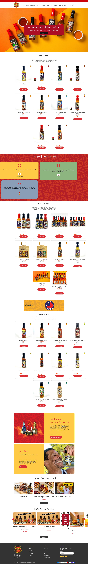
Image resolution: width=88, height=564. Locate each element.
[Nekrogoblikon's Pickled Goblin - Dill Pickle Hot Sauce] (23, 73)
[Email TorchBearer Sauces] (68, 556)
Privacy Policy (46, 553)
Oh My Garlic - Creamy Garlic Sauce (59, 112)
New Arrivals (43, 203)
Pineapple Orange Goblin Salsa (64, 496)
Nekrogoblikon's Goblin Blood (9, 187)
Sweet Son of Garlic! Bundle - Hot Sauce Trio (23, 230)
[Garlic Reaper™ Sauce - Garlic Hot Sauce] (41, 73)
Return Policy (46, 555)
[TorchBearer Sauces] (16, 5)
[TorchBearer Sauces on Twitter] (63, 556)
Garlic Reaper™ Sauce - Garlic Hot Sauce (42, 82)
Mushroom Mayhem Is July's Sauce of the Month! (72, 529)
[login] (72, 5)
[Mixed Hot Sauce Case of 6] (77, 221)
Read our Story (22, 466)
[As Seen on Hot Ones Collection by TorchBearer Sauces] (41, 276)
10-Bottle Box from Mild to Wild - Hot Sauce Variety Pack (59, 287)
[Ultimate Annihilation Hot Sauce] (41, 330)
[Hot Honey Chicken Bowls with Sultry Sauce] (44, 488)
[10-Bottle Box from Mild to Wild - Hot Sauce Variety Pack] (59, 278)
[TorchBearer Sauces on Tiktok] (65, 556)
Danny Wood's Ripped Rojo (23, 340)
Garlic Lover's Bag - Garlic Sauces (42, 259)
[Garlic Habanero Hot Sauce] (41, 102)
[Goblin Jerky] (23, 488)
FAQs (45, 550)
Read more (23, 498)
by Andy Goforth (22, 529)
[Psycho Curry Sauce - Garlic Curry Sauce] (41, 389)
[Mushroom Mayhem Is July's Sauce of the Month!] (72, 519)
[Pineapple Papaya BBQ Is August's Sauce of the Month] (24, 518)
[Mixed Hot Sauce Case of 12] (59, 221)
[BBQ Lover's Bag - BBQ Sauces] (23, 249)
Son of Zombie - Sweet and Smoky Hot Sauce (77, 83)
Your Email (61, 551)
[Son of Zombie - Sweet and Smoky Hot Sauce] (77, 73)
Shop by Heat (32, 5)
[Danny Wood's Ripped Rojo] (23, 330)
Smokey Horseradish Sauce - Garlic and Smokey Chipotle (60, 400)
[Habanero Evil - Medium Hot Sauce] (23, 360)
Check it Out (44, 33)
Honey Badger (44, 169)
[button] (22, 87)
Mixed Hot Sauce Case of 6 (77, 230)
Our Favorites (43, 314)
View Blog (44, 537)
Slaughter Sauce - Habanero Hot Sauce (60, 340)
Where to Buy (31, 553)
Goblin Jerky (23, 496)
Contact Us (46, 548)
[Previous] (13, 519)
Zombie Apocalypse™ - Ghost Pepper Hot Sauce (77, 113)
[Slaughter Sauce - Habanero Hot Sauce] (59, 330)
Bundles (27, 5)
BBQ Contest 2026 (62, 5)
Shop (24, 5)
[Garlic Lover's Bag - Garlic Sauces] (41, 249)
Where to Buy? (38, 5)
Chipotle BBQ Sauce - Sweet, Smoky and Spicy (77, 341)
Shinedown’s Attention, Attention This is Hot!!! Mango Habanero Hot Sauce (42, 370)
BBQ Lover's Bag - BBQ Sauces (23, 259)
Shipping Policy (47, 557)
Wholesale (55, 5)
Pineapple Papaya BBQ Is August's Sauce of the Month (24, 527)
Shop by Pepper (31, 551)
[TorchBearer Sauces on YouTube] (66, 556)
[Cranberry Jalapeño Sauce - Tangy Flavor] (59, 360)
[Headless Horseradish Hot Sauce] (59, 132)
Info (51, 5)
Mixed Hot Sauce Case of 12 (59, 230)
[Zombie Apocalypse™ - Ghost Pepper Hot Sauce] (77, 102)
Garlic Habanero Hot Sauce (41, 112)
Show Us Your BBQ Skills (48, 526)
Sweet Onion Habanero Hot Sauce (24, 112)
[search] (70, 5)
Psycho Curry (5, 169)
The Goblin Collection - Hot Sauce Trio (41, 230)
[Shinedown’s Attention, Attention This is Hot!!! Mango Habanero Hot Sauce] (41, 360)
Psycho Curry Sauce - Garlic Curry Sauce (42, 399)
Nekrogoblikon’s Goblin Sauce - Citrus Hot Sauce (59, 83)
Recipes (48, 5)
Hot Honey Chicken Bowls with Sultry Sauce (44, 496)
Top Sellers (43, 55)
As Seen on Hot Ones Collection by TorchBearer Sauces (42, 283)
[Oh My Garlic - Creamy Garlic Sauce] (59, 102)
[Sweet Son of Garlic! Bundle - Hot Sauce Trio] (23, 221)
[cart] (73, 5)
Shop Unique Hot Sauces (55, 437)
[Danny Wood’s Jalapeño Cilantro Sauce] (77, 360)
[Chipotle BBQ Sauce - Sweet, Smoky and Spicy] (77, 330)
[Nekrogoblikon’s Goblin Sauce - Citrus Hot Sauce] (59, 73)
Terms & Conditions (47, 551)
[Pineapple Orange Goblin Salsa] (64, 488)
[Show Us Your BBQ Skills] (48, 518)
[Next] (84, 519)
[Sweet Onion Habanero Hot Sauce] (23, 102)
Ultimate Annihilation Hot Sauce (41, 340)
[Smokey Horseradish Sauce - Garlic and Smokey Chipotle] (59, 389)
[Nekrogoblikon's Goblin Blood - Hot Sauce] (41, 132)
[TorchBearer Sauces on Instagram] (62, 556)
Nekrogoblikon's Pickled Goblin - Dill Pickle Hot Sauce (23, 83)
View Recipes (44, 503)
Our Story (44, 5)
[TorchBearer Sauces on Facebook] (60, 556)
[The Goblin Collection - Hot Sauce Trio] (41, 221)
